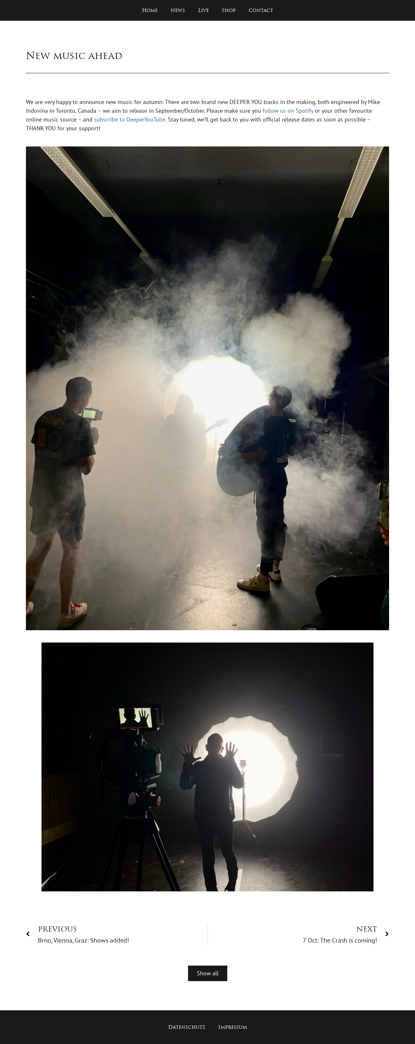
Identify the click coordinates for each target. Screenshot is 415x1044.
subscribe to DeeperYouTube (129, 119)
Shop (229, 10)
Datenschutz (186, 1027)
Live (203, 10)
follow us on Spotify (288, 110)
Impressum (232, 1027)
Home (150, 10)
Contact (261, 10)
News (178, 10)
